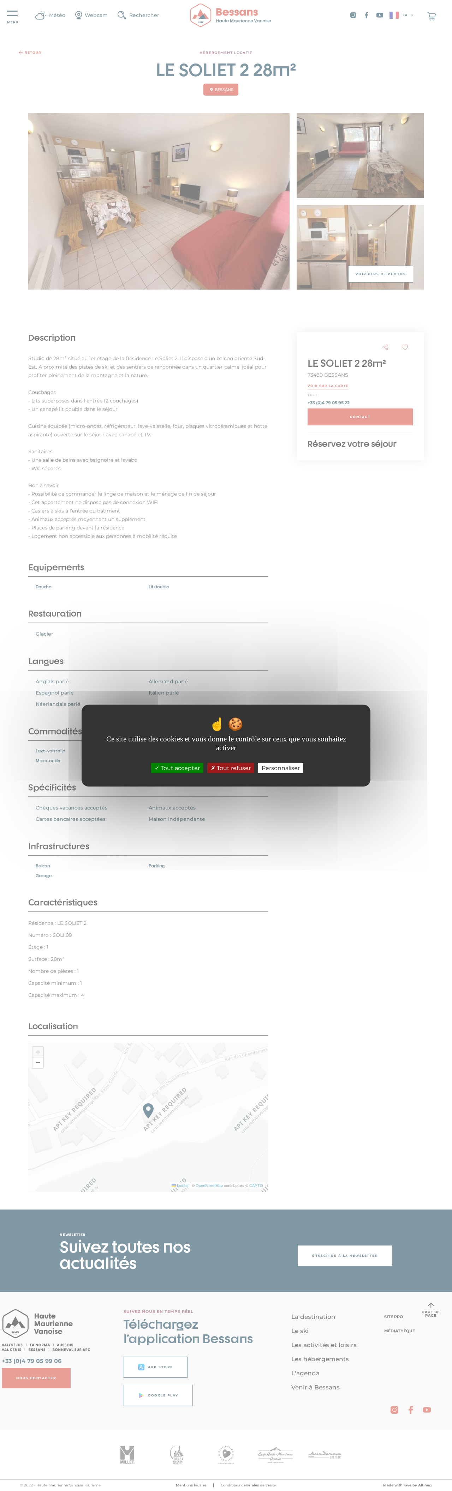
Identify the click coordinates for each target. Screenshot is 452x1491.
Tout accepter (179, 768)
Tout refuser (233, 768)
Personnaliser (281, 768)
